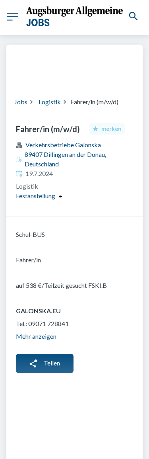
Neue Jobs (96, 75)
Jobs (20, 101)
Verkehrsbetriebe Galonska (63, 144)
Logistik (50, 101)
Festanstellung (35, 195)
